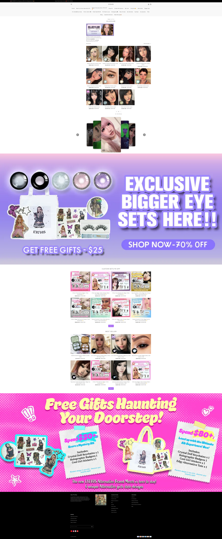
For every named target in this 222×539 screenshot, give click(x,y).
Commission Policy (74, 518)
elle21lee (112, 19)
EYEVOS (111, 4)
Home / (109, 19)
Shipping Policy (113, 510)
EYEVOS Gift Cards (74, 520)
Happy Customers (73, 522)
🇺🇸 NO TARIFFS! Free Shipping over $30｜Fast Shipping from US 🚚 (22, 1)
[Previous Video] (77, 134)
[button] (111, 134)
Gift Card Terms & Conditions (136, 504)
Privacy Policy (113, 506)
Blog (132, 506)
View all (111, 325)
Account (112, 504)
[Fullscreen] (119, 119)
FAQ (112, 502)
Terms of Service (114, 512)
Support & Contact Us (114, 500)
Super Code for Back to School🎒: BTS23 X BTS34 (64, 1)
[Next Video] (144, 134)
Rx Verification (134, 498)
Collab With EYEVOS (74, 516)
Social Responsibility (135, 502)
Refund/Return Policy (114, 508)
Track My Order (113, 498)
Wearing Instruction (135, 500)
